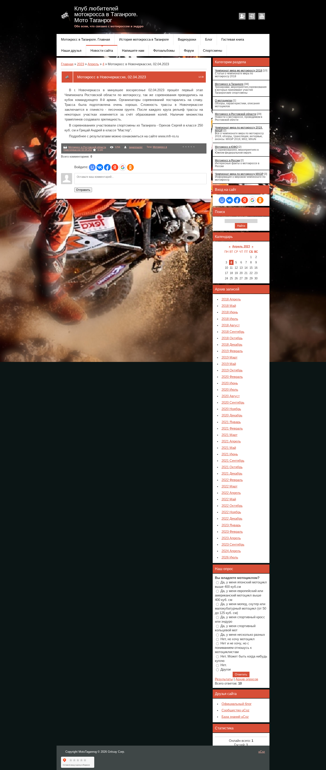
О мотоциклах (223, 100)
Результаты (224, 679)
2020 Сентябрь (233, 402)
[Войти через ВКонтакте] (99, 167)
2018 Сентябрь (233, 332)
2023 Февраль (232, 531)
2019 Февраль (232, 351)
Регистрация (242, 16)
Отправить (83, 190)
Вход (252, 16)
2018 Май (229, 306)
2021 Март (230, 435)
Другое (225, 669)
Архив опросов (247, 679)
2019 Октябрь (232, 370)
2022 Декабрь (232, 518)
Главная (67, 64)
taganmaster (136, 147)
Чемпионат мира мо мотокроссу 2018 (238, 70)
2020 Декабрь (232, 415)
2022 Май (229, 499)
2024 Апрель (231, 551)
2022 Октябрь (232, 505)
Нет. (223, 665)
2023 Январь (231, 525)
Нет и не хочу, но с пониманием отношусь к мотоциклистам (233, 648)
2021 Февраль (232, 428)
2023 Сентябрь (233, 544)
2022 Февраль (232, 480)
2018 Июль (230, 319)
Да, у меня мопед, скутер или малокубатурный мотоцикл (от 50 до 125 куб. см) (240, 608)
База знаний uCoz (235, 717)
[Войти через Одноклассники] (130, 167)
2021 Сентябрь (233, 460)
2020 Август (231, 396)
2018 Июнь (230, 312)
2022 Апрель (231, 493)
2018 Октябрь (232, 338)
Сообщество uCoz (235, 710)
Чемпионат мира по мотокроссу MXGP (239, 173)
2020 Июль (230, 389)
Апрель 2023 (241, 246)
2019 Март (230, 357)
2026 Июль (230, 557)
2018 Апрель (231, 299)
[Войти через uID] (92, 167)
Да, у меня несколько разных (242, 634)
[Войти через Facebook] (107, 167)
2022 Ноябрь (231, 512)
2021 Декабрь (232, 473)
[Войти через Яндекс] (115, 167)
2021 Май (229, 448)
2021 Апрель (231, 441)
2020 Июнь (230, 383)
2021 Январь (231, 422)
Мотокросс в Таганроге (229, 84)
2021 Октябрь (232, 467)
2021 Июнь (230, 454)
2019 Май (229, 364)
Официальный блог (236, 704)
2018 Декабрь (232, 344)
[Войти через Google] (122, 167)
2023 (80, 64)
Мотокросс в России (227, 160)
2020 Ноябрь (231, 409)
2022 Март (230, 486)
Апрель (93, 64)
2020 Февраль (232, 377)
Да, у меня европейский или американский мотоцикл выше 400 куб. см (239, 595)
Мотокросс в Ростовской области (87, 147)
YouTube (261, 16)
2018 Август (231, 325)
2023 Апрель (231, 538)
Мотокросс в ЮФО (226, 146)
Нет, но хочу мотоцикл (237, 639)
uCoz (261, 751)
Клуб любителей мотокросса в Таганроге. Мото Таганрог (106, 14)
